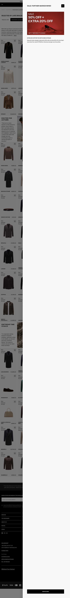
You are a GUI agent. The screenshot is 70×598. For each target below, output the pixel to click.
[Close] (62, 5)
